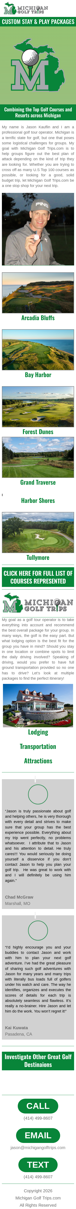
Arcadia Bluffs (38, 317)
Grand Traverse (38, 482)
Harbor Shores (38, 500)
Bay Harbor (38, 374)
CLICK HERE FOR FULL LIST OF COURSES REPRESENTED (38, 577)
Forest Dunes (38, 431)
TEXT (38, 1165)
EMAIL (38, 1135)
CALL (38, 1106)
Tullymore (38, 557)
